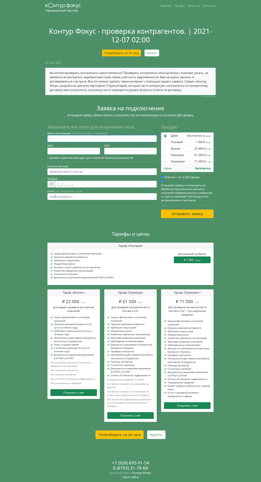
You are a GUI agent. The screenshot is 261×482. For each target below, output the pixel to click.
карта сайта (130, 477)
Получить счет (73, 393)
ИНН (50, 145)
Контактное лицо (57, 166)
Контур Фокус (141, 473)
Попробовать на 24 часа (121, 53)
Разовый (191, 142)
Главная (165, 6)
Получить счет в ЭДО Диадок (182, 177)
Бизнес (191, 148)
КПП (106, 145)
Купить (152, 53)
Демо (191, 135)
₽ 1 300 (192, 260)
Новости (194, 6)
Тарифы (179, 6)
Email (64, 191)
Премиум (191, 155)
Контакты (209, 6)
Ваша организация (77, 133)
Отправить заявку (187, 213)
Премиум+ (191, 161)
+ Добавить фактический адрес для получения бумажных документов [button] (90, 157)
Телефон (52, 178)
